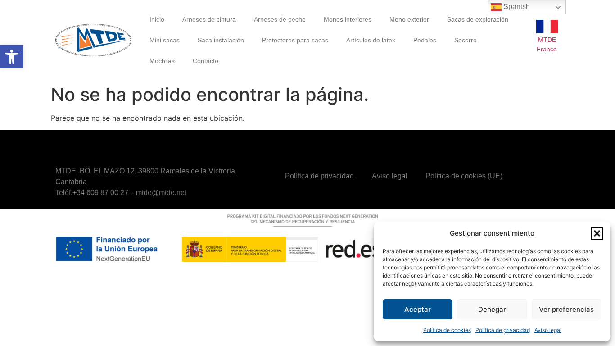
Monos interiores (347, 19)
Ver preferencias (566, 309)
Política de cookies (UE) (463, 176)
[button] (11, 56)
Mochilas (162, 60)
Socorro (465, 40)
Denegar (492, 309)
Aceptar (417, 309)
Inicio (156, 19)
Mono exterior (409, 19)
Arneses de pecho (280, 19)
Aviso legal (547, 330)
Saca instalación (221, 40)
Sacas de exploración (477, 19)
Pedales (424, 40)
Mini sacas (164, 40)
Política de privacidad (502, 330)
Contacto (205, 60)
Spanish (516, 6)
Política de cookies (447, 330)
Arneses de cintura (209, 19)
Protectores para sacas (295, 40)
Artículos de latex (370, 40)
